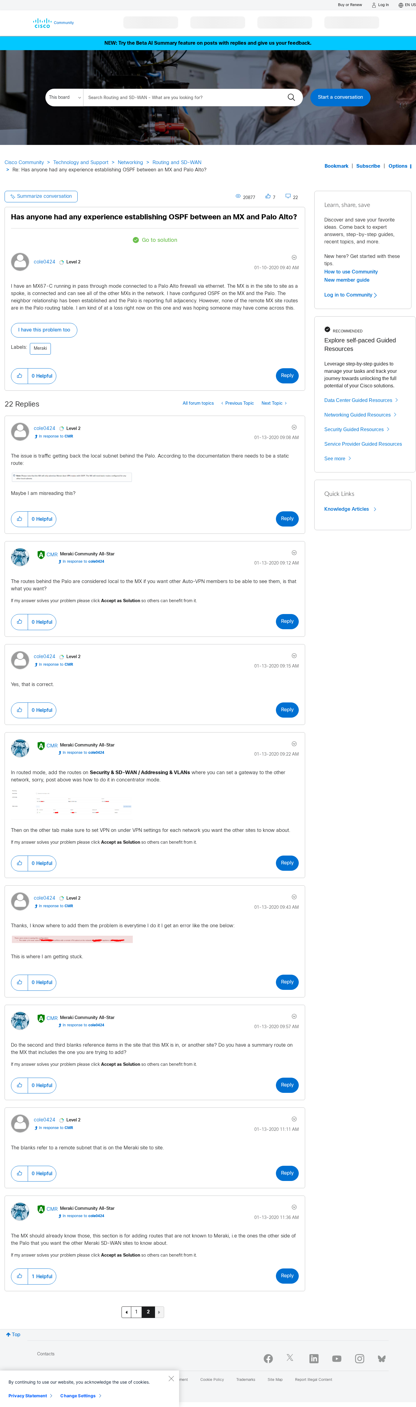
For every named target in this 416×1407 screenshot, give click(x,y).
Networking (130, 162)
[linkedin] (314, 1358)
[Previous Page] (126, 1312)
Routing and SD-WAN (177, 162)
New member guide (346, 280)
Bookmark (336, 166)
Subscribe (368, 166)
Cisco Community (24, 162)
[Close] (171, 1378)
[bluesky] (382, 1357)
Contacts (46, 1354)
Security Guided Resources (354, 429)
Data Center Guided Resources (358, 400)
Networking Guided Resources (357, 414)
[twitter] (291, 1358)
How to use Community (351, 272)
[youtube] (336, 1358)
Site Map (275, 1380)
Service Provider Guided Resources (363, 444)
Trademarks (245, 1380)
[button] (19, 376)
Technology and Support (80, 162)
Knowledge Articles (347, 509)
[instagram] (359, 1358)
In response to (56, 436)
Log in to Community (349, 295)
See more (334, 458)
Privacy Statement (28, 1395)
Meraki (40, 349)
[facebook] (268, 1358)
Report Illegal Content (313, 1380)
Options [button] (398, 166)
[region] (89, 1389)
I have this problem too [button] (44, 330)
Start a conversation (340, 97)
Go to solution (159, 240)
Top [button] (16, 1335)
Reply (287, 375)
